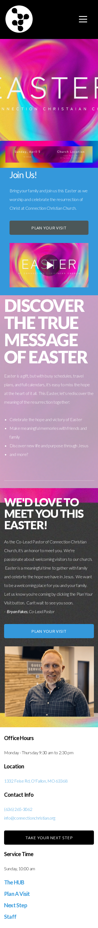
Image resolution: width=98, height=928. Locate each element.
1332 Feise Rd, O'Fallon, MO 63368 (35, 780)
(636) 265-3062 (18, 809)
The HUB (14, 882)
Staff (10, 916)
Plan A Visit (17, 893)
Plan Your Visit (49, 227)
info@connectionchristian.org (29, 817)
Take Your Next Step (49, 837)
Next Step (15, 905)
